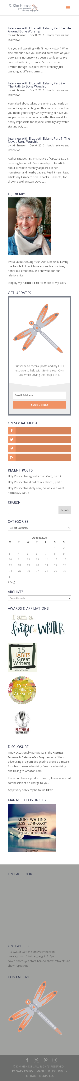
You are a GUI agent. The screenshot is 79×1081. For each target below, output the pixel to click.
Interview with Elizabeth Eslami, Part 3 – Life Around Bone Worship (39, 29)
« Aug (11, 582)
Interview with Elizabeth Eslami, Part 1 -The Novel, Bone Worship (39, 140)
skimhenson (19, 35)
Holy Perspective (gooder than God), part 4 (34, 476)
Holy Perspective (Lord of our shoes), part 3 (35, 482)
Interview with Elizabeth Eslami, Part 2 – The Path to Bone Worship (36, 84)
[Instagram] (55, 1060)
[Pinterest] (45, 1060)
